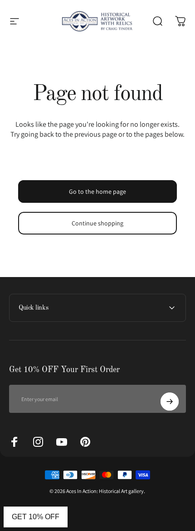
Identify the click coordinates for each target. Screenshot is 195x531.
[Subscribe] (170, 401)
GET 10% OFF (35, 517)
